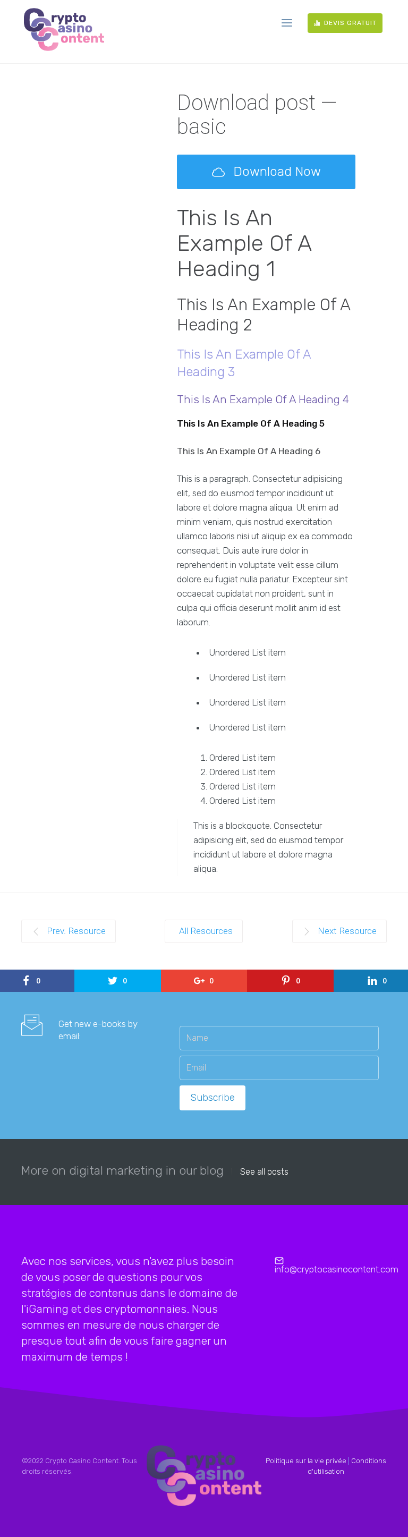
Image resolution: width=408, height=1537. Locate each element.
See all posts (264, 1172)
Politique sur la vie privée (306, 1461)
